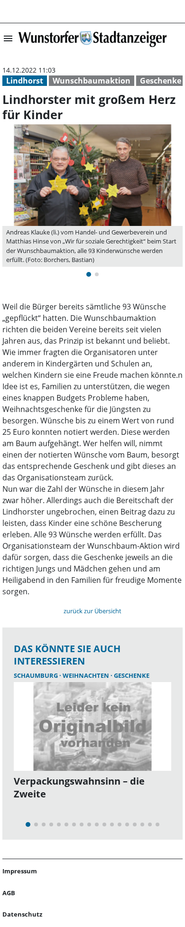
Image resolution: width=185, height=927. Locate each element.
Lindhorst (24, 80)
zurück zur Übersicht (92, 611)
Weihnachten (87, 675)
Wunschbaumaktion (91, 80)
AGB (8, 893)
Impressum (19, 871)
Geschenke (160, 80)
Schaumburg (36, 675)
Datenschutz (22, 914)
